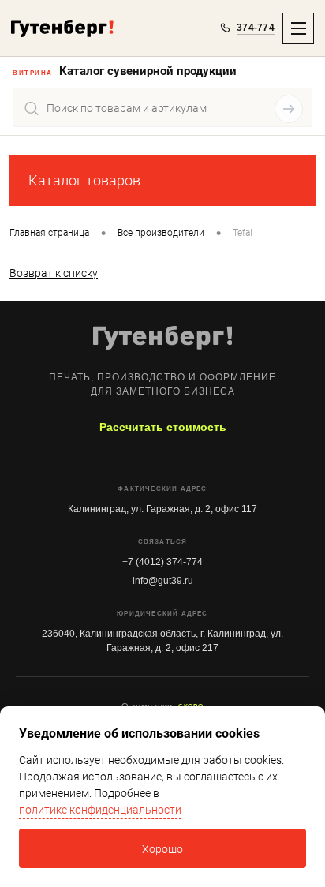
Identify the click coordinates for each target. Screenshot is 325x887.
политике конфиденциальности (100, 809)
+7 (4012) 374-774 (162, 561)
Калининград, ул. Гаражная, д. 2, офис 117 (162, 509)
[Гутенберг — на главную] (62, 28)
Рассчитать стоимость (162, 427)
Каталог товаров (84, 180)
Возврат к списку (53, 273)
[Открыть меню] (298, 28)
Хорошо (162, 849)
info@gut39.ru (163, 580)
